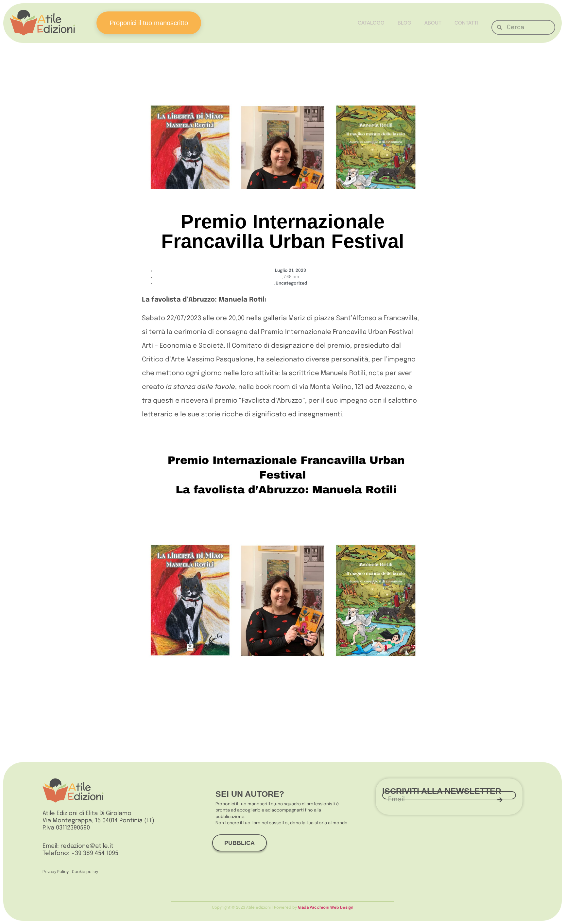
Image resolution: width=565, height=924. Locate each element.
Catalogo (371, 23)
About (432, 23)
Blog (404, 23)
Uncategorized (291, 283)
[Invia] (500, 800)
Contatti (466, 23)
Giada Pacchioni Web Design (325, 908)
